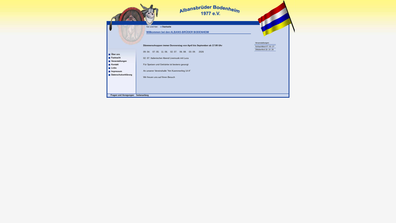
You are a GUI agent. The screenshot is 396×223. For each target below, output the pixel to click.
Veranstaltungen (119, 61)
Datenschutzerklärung (121, 75)
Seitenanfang (142, 95)
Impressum (116, 71)
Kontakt (114, 64)
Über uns (115, 54)
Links (113, 68)
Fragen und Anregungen (123, 95)
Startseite (166, 27)
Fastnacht (116, 58)
